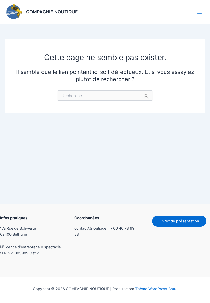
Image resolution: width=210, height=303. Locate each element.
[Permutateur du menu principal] (199, 12)
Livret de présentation (179, 221)
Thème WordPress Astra (156, 289)
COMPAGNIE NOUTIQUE (52, 11)
